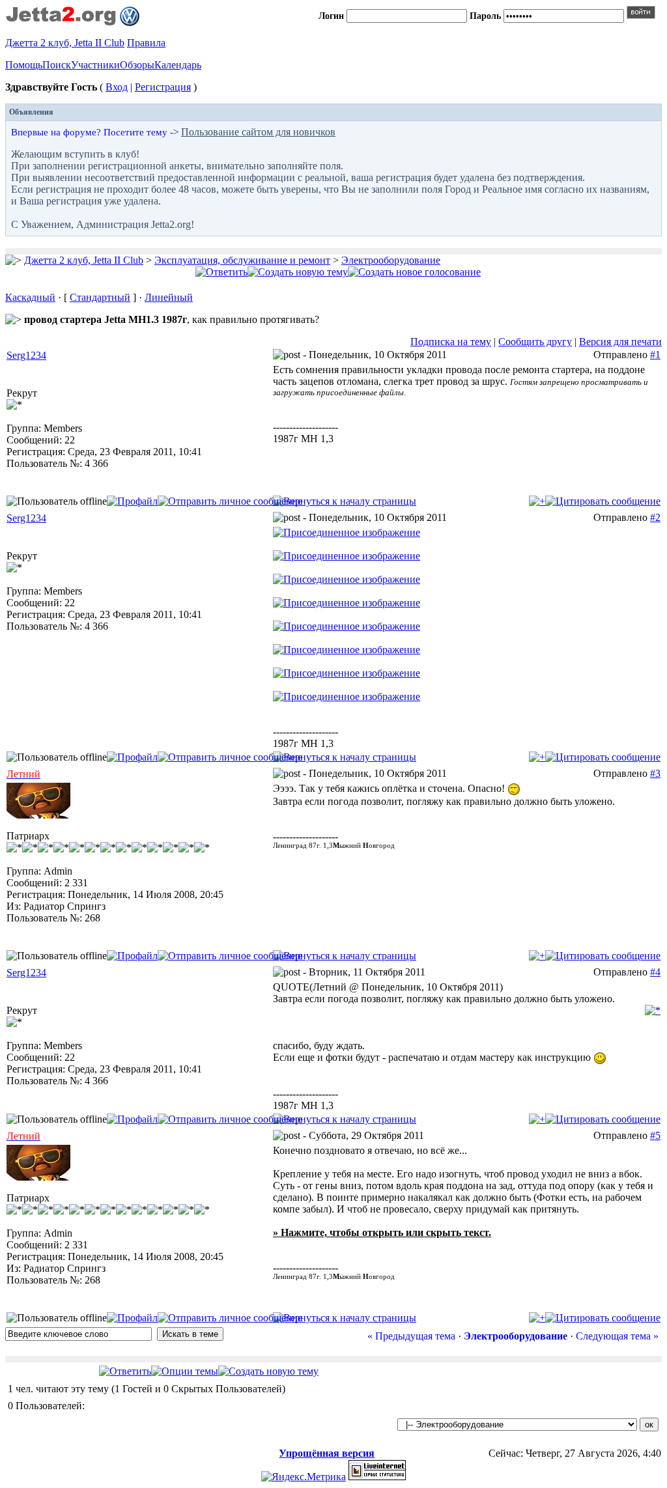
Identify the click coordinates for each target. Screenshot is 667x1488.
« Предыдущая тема (411, 1335)
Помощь (23, 64)
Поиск (56, 64)
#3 (655, 773)
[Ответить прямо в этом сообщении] (602, 501)
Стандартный (100, 297)
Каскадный (30, 297)
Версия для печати (620, 341)
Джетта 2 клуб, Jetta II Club (64, 42)
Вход (117, 86)
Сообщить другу (535, 341)
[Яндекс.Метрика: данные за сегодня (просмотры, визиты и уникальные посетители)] (303, 1477)
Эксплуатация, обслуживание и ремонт (242, 260)
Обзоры (137, 64)
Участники (95, 64)
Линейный (169, 297)
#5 (655, 1135)
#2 (655, 517)
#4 (655, 971)
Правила (146, 42)
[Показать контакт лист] (132, 501)
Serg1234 (26, 355)
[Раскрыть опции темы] (184, 1371)
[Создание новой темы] (298, 271)
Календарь (177, 64)
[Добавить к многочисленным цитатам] (537, 501)
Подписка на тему (450, 341)
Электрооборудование (390, 260)
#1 (655, 354)
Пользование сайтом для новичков (258, 131)
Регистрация (163, 86)
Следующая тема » (617, 1335)
